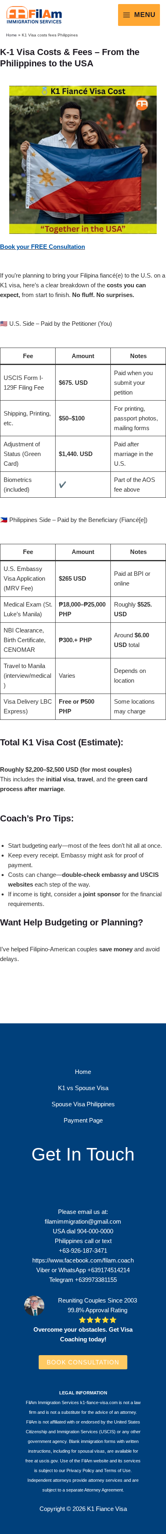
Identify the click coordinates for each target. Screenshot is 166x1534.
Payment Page (83, 1120)
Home (11, 35)
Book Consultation (83, 1362)
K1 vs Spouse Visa (83, 1087)
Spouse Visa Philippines (83, 1104)
